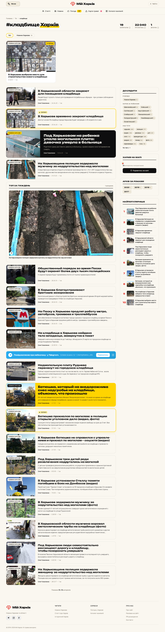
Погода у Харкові (96, 610)
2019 (138, 187)
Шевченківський (131, 107)
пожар (139, 140)
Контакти (129, 620)
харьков (128, 129)
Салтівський (129, 111)
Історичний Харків (61, 617)
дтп (150, 133)
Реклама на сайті (132, 613)
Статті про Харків (61, 613)
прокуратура (140, 136)
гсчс (142, 144)
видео (128, 133)
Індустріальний (144, 111)
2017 (127, 192)
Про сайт (129, 610)
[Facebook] (19, 618)
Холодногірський (131, 118)
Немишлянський (144, 114)
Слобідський (129, 114)
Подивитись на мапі (141, 170)
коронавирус (130, 144)
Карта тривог (93, 11)
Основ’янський (130, 122)
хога (127, 136)
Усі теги (126, 148)
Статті (47, 11)
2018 (147, 187)
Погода (75, 11)
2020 (127, 187)
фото (149, 140)
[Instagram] (13, 618)
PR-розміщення (132, 617)
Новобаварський (147, 118)
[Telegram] (8, 618)
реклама (139, 133)
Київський (145, 107)
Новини (60, 11)
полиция (141, 129)
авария (128, 140)
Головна (9, 18)
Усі (9, 35)
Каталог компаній (116, 11)
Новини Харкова (24, 35)
